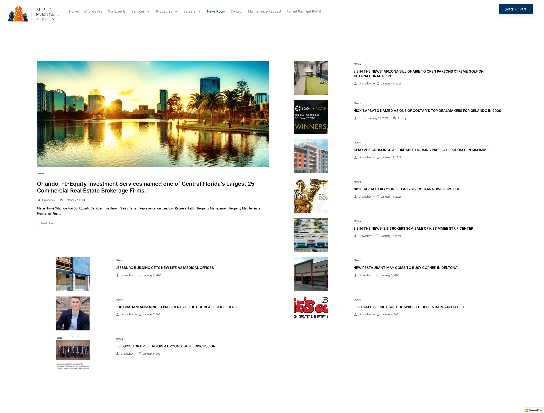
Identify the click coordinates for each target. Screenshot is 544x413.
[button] (141, 11)
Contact (236, 11)
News (40, 173)
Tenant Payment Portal (304, 11)
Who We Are (93, 11)
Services (138, 11)
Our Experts (117, 11)
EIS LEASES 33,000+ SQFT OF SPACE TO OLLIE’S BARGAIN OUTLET (409, 307)
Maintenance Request (264, 11)
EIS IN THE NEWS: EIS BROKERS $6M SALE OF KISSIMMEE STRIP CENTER (413, 228)
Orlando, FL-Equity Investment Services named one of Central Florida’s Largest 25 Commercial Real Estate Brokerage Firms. (145, 187)
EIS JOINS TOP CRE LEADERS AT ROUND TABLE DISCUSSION (165, 346)
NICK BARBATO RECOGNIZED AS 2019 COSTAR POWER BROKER (406, 189)
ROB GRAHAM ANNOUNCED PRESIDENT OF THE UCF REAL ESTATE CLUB (176, 307)
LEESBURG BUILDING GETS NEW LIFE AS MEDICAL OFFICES (164, 268)
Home (73, 11)
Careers (189, 11)
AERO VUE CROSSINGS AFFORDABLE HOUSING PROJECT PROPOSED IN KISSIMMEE (422, 150)
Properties (164, 11)
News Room (216, 11)
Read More (47, 223)
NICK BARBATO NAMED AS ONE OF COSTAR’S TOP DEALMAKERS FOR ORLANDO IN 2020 (427, 110)
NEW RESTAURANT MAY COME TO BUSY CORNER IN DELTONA (405, 268)
